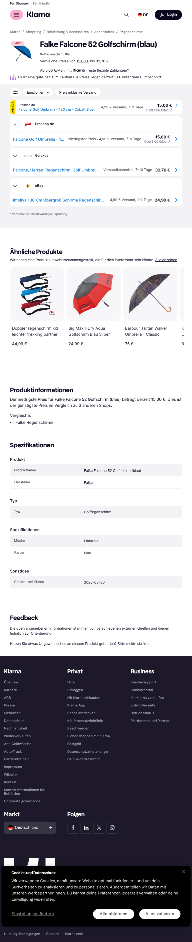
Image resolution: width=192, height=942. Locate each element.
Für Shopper (19, 4)
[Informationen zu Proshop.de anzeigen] (15, 124)
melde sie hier (137, 643)
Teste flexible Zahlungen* (108, 70)
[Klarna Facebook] (73, 828)
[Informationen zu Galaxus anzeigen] (15, 156)
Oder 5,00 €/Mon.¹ (159, 110)
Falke (88, 483)
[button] (143, 14)
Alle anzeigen (166, 260)
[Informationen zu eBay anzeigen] (15, 186)
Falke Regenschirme (35, 422)
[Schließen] (183, 871)
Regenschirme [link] (131, 32)
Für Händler (42, 4)
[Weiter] (175, 306)
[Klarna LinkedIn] (86, 828)
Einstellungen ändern (33, 914)
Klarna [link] (15, 32)
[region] (96, 896)
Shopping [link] (33, 32)
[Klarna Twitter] (99, 828)
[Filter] (15, 92)
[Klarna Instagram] (112, 828)
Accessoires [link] (104, 32)
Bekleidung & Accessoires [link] (68, 32)
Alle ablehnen (114, 913)
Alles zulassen (160, 913)
